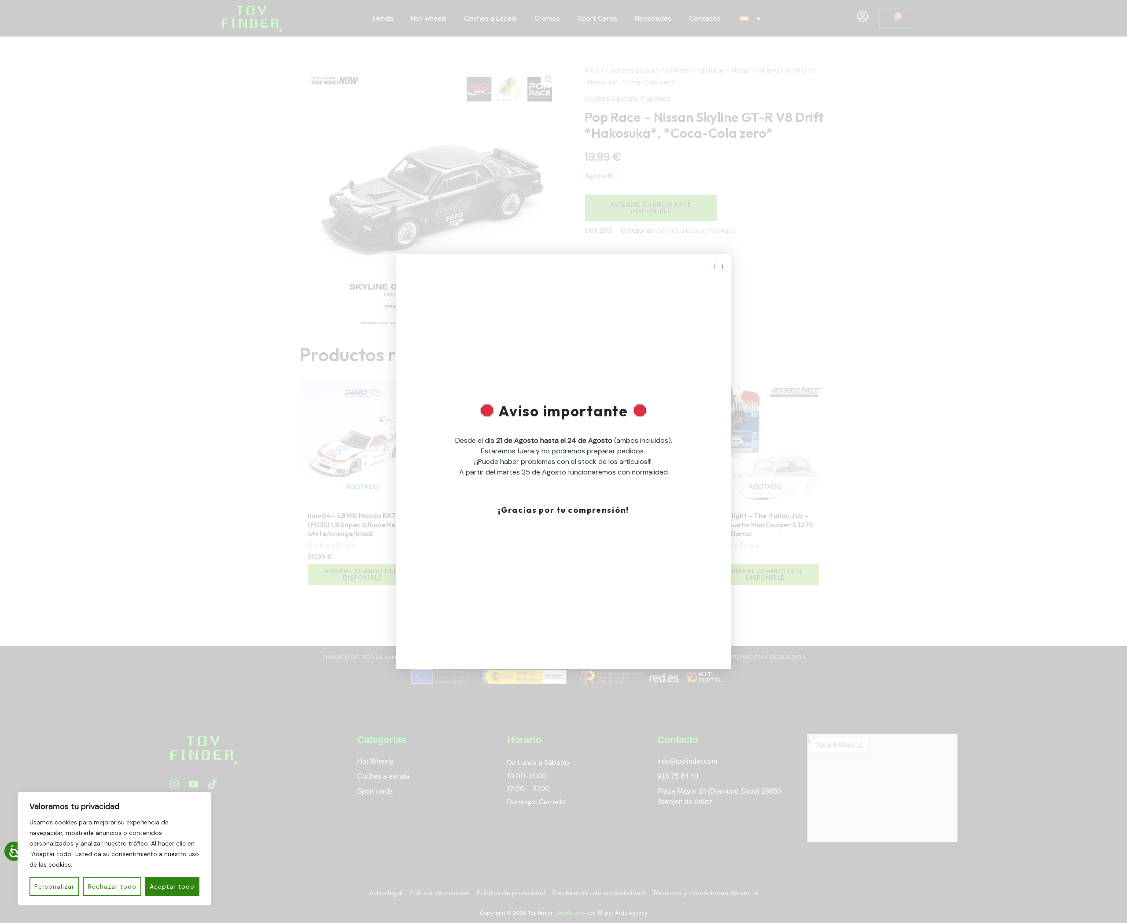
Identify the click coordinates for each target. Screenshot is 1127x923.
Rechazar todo (112, 886)
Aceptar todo (172, 886)
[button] (718, 266)
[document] (563, 461)
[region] (114, 848)
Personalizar (54, 886)
